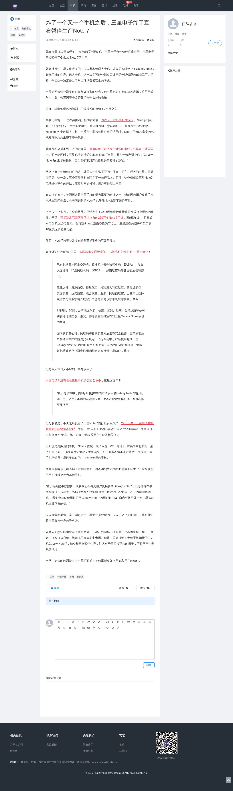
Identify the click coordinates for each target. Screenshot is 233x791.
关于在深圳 (16, 744)
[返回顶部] (228, 780)
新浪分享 (88, 744)
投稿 (121, 744)
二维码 (123, 750)
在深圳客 (189, 23)
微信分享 (88, 750)
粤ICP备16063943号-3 (136, 773)
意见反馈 (51, 744)
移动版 (14, 750)
